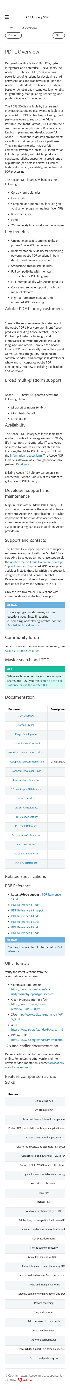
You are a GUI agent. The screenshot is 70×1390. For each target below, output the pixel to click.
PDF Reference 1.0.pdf (24, 933)
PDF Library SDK (37, 17)
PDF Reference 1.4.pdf (24, 916)
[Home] (12, 27)
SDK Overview (26, 715)
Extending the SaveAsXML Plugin (26, 752)
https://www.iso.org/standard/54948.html (37, 1040)
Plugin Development (26, 734)
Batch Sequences (26, 844)
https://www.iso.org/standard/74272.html (37, 1029)
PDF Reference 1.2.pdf (24, 927)
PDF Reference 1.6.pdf (24, 905)
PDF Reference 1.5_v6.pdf (27, 910)
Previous (13, 35)
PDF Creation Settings (26, 816)
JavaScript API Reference (26, 780)
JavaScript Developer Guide (26, 770)
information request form (26, 455)
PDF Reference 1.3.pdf (25, 921)
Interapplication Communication (26, 761)
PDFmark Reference (26, 825)
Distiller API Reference (26, 807)
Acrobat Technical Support (24, 625)
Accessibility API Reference (26, 835)
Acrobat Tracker (26, 798)
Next (59, 35)
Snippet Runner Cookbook (26, 743)
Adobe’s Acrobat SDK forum (22, 651)
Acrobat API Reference (26, 853)
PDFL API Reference (26, 862)
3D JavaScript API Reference (26, 789)
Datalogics (22, 464)
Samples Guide (26, 724)
